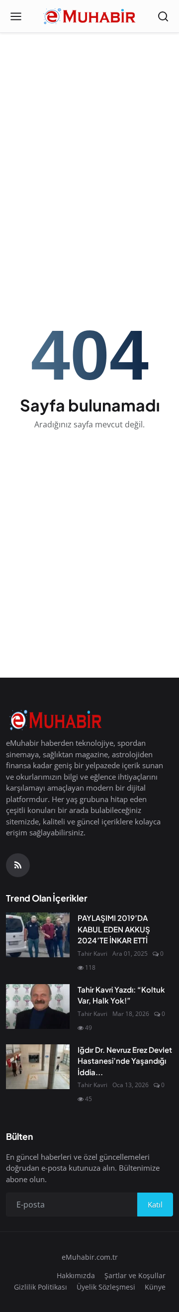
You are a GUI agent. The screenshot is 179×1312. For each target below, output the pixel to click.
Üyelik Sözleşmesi (106, 1287)
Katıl (155, 1205)
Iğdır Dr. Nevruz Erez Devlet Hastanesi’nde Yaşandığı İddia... (125, 1061)
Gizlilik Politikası (40, 1287)
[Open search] (163, 16)
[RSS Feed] (18, 865)
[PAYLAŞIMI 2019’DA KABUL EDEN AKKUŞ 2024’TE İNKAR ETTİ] (38, 934)
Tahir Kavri (92, 953)
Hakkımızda (76, 1275)
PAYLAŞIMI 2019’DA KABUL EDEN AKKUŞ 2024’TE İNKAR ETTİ (114, 929)
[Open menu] (16, 16)
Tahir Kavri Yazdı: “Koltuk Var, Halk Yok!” (121, 995)
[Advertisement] (89, 132)
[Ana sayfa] (89, 16)
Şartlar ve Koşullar (135, 1275)
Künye (155, 1287)
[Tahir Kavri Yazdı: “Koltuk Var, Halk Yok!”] (38, 1006)
